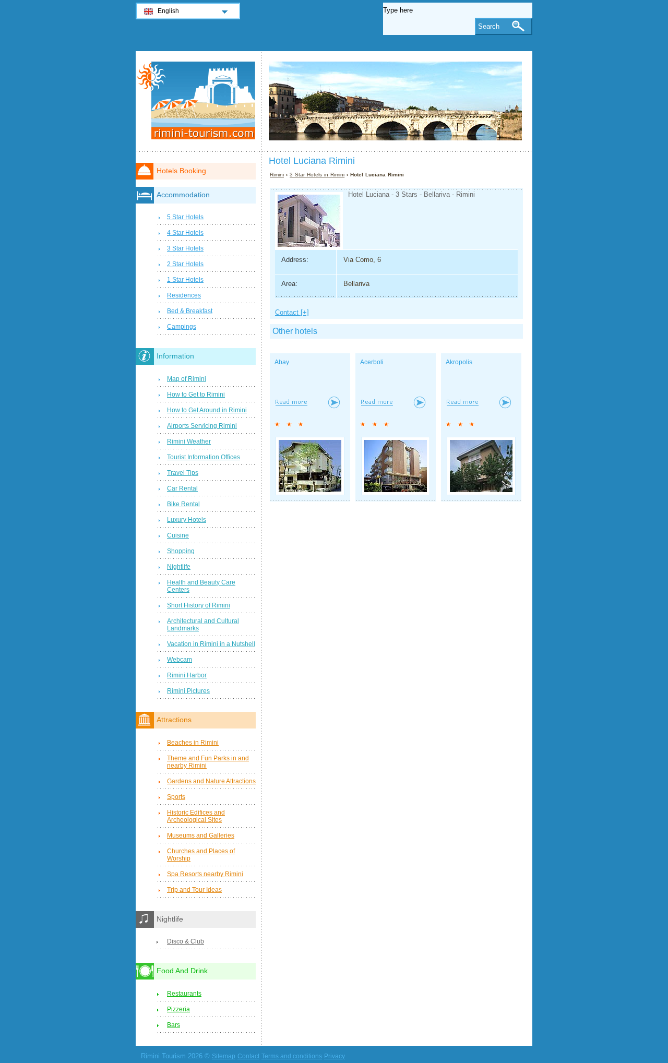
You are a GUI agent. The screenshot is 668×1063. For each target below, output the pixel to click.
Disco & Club (185, 941)
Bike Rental (183, 504)
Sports (176, 797)
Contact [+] (292, 312)
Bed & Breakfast (189, 311)
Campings (181, 326)
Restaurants (184, 993)
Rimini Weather (189, 441)
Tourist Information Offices (203, 457)
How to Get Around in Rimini (207, 410)
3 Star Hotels (185, 248)
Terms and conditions (291, 1056)
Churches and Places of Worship (201, 854)
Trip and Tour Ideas (194, 889)
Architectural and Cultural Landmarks (203, 624)
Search (488, 26)
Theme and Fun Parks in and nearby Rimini (208, 762)
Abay (282, 362)
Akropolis (459, 362)
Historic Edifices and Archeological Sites (196, 816)
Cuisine (178, 535)
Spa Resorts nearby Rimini (205, 874)
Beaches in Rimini (193, 742)
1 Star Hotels (185, 279)
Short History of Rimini (198, 605)
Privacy (334, 1056)
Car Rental (182, 488)
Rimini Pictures (188, 691)
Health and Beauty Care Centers (201, 586)
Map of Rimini (186, 379)
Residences (184, 295)
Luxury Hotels (186, 519)
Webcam (179, 659)
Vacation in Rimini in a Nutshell (211, 644)
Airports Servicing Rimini (202, 425)
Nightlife (178, 566)
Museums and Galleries (200, 835)
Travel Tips (182, 472)
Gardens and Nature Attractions (211, 781)
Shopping (181, 551)
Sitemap (223, 1056)
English (168, 11)
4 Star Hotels (185, 232)
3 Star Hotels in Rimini (317, 174)
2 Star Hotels (185, 264)
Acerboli (372, 362)
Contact (248, 1056)
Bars (173, 1025)
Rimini (277, 174)
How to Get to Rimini (196, 394)
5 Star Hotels (185, 217)
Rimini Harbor (187, 675)
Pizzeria (178, 1009)
